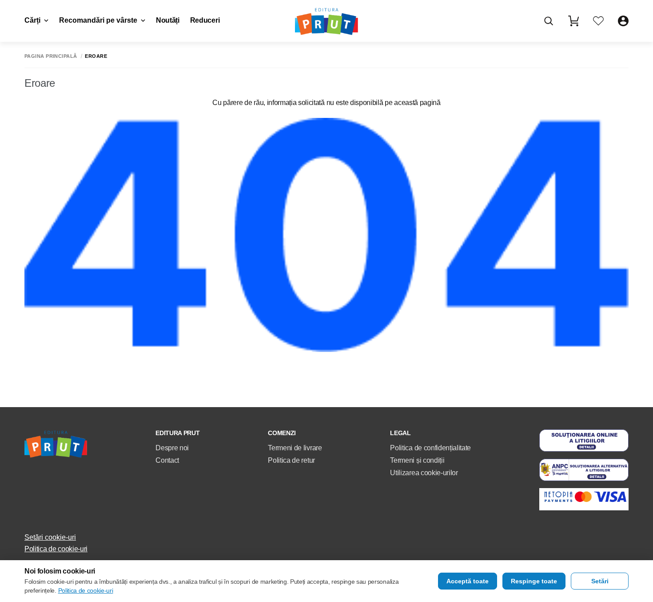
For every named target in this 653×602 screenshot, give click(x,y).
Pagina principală (50, 56)
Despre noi (172, 448)
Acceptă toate (467, 581)
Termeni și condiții (417, 460)
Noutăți (167, 20)
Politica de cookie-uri (56, 549)
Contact (167, 460)
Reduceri (204, 20)
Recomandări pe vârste (98, 20)
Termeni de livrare (295, 448)
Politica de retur (291, 460)
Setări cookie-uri (50, 537)
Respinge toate (534, 581)
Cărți (32, 20)
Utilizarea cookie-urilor (424, 473)
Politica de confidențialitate (430, 448)
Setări (600, 581)
